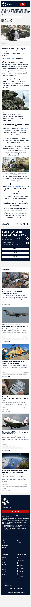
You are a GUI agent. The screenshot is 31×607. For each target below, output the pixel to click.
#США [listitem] (3, 574)
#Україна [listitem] (4, 557)
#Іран (14, 446)
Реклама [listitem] (19, 538)
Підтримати (15, 511)
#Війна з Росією (4, 16)
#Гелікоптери (26, 372)
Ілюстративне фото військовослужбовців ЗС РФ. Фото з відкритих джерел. (14, 111)
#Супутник (17, 486)
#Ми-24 (8, 374)
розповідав (22, 128)
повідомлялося (14, 186)
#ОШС (25, 407)
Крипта (15, 257)
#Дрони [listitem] (4, 569)
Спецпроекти (5, 545)
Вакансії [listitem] (19, 542)
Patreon (15, 249)
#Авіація (25, 337)
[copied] (27, 238)
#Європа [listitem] (4, 564)
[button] (27, 4)
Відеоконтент (5, 547)
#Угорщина (25, 374)
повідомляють (11, 59)
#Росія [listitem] (3, 567)
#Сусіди (20, 374)
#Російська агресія (15, 16)
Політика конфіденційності (7, 584)
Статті (3, 540)
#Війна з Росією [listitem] (6, 560)
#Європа (9, 16)
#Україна (4, 488)
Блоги (3, 542)
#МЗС (4, 486)
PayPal (15, 253)
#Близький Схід (5, 446)
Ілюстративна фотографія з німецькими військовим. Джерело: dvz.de (15, 174)
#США (25, 302)
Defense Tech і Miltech (7, 550)
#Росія (21, 16)
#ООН (7, 486)
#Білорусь (4, 444)
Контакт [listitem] (19, 540)
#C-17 (4, 337)
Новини (4, 538)
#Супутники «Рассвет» (23, 486)
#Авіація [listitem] (4, 572)
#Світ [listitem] (3, 562)
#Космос (25, 484)
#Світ (3, 302)
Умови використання (22, 584)
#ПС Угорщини (12, 374)
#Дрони (4, 407)
